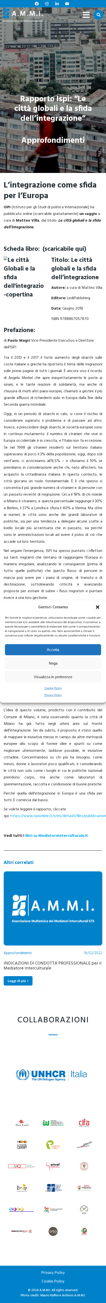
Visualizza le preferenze (53, 677)
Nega (53, 663)
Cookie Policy (53, 688)
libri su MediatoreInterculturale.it (56, 836)
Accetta (53, 650)
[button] (98, 607)
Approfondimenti (53, 140)
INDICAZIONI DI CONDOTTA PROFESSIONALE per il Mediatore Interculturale (53, 966)
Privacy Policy (53, 695)
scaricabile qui (64, 249)
